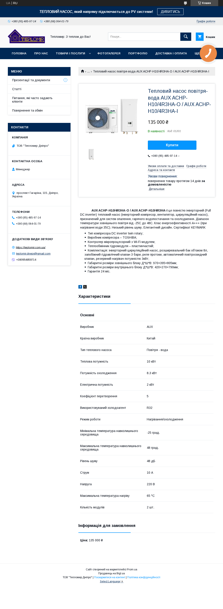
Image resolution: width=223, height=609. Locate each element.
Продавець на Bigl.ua (111, 573)
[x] (85, 287)
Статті (16, 89)
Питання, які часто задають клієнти (32, 99)
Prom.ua (132, 569)
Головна (19, 53)
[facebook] (80, 287)
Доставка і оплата (171, 53)
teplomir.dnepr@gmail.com (33, 253)
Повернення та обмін (27, 110)
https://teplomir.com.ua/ (31, 247)
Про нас (41, 53)
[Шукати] (185, 37)
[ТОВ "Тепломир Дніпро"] (26, 42)
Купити (172, 145)
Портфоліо (137, 53)
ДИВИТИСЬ (170, 12)
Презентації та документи (31, 80)
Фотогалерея (108, 53)
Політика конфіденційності (143, 577)
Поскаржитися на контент (109, 577)
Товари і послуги (70, 53)
